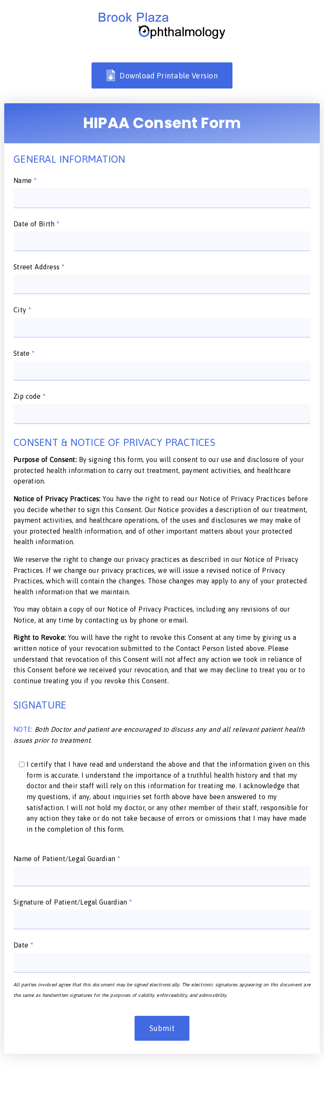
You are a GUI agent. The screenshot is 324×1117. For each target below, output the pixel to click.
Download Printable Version (168, 75)
